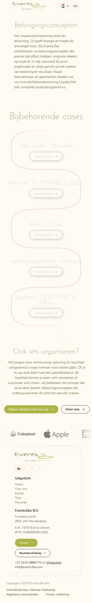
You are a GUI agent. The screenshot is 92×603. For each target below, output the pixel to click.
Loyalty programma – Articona (46, 260)
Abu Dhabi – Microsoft (46, 145)
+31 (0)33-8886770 (28, 563)
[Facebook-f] (36, 468)
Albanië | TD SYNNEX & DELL (46, 182)
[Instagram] (27, 468)
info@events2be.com (29, 567)
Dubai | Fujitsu (46, 224)
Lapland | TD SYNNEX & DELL (46, 299)
